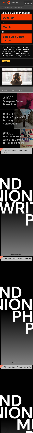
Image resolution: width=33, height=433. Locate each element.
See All (20, 91)
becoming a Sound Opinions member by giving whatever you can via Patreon (15, 49)
